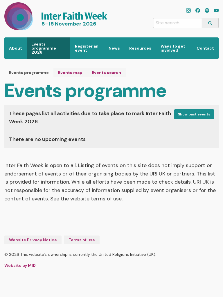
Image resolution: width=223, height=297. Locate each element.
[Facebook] (197, 11)
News (114, 48)
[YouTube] (216, 11)
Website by (20, 265)
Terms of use (82, 239)
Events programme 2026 (43, 48)
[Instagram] (188, 11)
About (15, 48)
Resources (140, 48)
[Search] (210, 23)
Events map (70, 72)
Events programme (29, 72)
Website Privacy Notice (33, 239)
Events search (106, 72)
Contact (205, 48)
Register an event (86, 48)
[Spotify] (207, 11)
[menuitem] (15, 48)
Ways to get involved (173, 48)
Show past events (194, 114)
